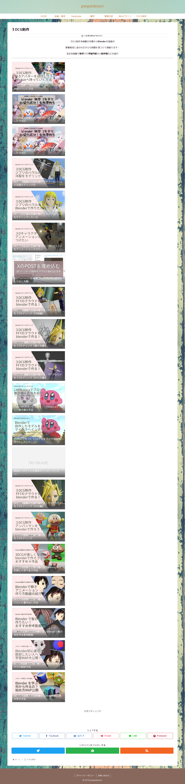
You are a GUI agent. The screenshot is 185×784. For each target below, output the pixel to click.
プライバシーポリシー (85, 775)
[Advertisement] (92, 719)
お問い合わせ (103, 775)
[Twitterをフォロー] (38, 751)
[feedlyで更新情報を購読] (92, 751)
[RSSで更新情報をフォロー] (146, 751)
